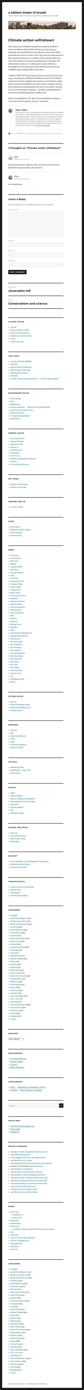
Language (14, 950)
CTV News (14, 578)
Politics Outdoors (17, 413)
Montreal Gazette (17, 601)
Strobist (13, 461)
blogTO (13, 564)
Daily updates (37, 133)
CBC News (14, 570)
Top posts (14, 1235)
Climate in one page (18, 487)
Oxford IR (14, 804)
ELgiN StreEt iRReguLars (20, 707)
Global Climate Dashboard (20, 367)
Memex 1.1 (14, 447)
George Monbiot (17, 441)
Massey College (16, 796)
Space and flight (17, 996)
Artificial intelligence (18, 918)
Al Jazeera (14, 555)
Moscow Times (16, 604)
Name (11, 241)
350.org (13, 327)
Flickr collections (17, 1067)
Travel (12, 1013)
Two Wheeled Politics (19, 896)
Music (12, 961)
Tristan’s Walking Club (19, 1241)
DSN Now (14, 364)
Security (13, 993)
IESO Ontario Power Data (20, 370)
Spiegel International (19, 636)
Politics (13, 982)
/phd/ (12, 793)
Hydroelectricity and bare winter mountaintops (33, 1163)
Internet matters (17, 947)
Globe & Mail (15, 587)
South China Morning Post (21, 633)
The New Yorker (16, 656)
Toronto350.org (16, 342)
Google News (15, 590)
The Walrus (15, 667)
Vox (12, 676)
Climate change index (19, 484)
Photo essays (15, 973)
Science (13, 990)
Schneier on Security (18, 867)
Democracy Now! (17, 581)
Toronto (13, 1010)
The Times (14, 662)
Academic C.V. (18, 1215)
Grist (12, 401)
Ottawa (13, 964)
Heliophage (15, 404)
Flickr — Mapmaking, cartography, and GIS (28, 1087)
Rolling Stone (15, 624)
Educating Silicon (17, 438)
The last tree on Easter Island (25, 1189)
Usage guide (15, 1129)
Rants (12, 987)
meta (12, 742)
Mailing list (15, 1132)
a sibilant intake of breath (27, 12)
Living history (37, 1166)
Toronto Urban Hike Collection (22, 1238)
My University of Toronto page (22, 802)
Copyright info (16, 1243)
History (13, 944)
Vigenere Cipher (16, 747)
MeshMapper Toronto (19, 373)
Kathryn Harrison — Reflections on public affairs (30, 407)
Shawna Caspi (16, 535)
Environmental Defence (20, 333)
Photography (15, 979)
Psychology (15, 984)
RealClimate (15, 419)
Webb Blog (14, 841)
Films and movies (17, 938)
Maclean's (14, 598)
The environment (56, 133)
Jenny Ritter (15, 527)
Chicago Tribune (17, 573)
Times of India (16, 670)
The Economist (16, 642)
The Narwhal (15, 650)
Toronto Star (15, 673)
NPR (12, 616)
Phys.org (13, 833)
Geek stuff (14, 941)
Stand (12, 339)
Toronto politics (16, 807)
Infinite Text (15, 890)
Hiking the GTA (16, 444)
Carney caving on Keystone (25, 1186)
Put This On (15, 456)
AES (12, 733)
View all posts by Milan (42, 125)
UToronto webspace (18, 745)
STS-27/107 (15, 999)
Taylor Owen (15, 773)
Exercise (13, 936)
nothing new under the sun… (22, 410)
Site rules (14, 1249)
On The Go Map (16, 507)
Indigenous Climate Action (21, 336)
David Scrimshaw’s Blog (20, 705)
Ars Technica (15, 558)
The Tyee (14, 665)
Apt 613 (13, 702)
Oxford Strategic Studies (20, 864)
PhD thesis (14, 970)
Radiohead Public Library (20, 530)
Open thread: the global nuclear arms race (31, 1152)
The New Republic (17, 653)
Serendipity (15, 893)
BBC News (14, 561)
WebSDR (13, 376)
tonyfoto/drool (16, 710)
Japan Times (15, 593)
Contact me (17, 1218)
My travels (14, 1246)
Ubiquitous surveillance (23, 1169)
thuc (12, 1232)
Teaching (14, 1002)
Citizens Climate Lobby (19, 330)
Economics (46, 133)
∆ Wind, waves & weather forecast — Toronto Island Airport (34, 379)
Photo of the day (17, 976)
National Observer (17, 607)
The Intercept (16, 647)
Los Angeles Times (18, 596)
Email (11, 251)
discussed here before (47, 49)
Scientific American (18, 836)
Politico (13, 619)
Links (12, 739)
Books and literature (18, 924)
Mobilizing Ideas (17, 767)
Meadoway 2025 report (23, 1160)
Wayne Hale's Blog (18, 839)
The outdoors (15, 1007)
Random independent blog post (23, 459)
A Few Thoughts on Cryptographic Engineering (29, 861)
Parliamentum (16, 450)
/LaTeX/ (13, 730)
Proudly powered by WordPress (37, 1384)
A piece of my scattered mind (22, 887)
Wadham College (17, 813)
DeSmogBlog (15, 398)
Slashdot (14, 627)
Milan (13, 133)
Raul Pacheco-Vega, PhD (20, 770)
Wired (12, 682)
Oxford (13, 967)
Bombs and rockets (18, 921)
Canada (29, 133)
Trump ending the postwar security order (30, 1180)
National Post (15, 610)
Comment (13, 210)
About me (14, 1212)
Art (11, 915)
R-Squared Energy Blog (19, 416)
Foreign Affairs (16, 584)
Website (11, 261)
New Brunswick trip (18, 1059)
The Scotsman (16, 659)
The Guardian (15, 644)
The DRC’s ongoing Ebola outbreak (28, 1172)
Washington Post (17, 679)
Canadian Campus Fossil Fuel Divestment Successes (33, 1229)
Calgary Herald (16, 567)
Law (12, 953)
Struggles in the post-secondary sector (29, 1157)
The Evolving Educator (19, 464)
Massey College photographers (22, 799)
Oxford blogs (15, 1223)
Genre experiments (18, 736)
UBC (12, 810)
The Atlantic (15, 639)
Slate (12, 630)
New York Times (17, 613)
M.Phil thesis (15, 956)
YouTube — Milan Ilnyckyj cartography (26, 1090)
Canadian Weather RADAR (20, 361)
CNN (12, 575)
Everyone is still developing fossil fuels (29, 1175)
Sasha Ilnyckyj (16, 533)
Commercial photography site (22, 1126)
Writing (13, 1016)
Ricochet (13, 621)
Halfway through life (22, 1155)
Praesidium (14, 453)
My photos (14, 1220)
